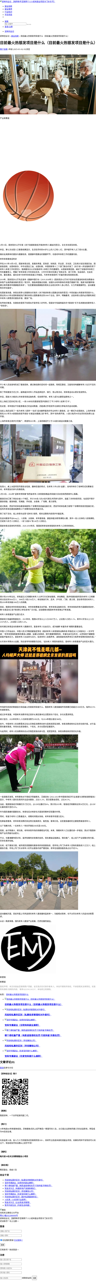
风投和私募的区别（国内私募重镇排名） (21, 1197)
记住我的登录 (8, 1240)
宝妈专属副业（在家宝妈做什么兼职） (23, 1056)
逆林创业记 (9, 31)
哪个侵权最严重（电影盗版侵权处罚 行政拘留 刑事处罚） (33, 1035)
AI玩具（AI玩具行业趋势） (16, 1200)
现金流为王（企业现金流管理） (18, 1202)
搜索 (6, 21)
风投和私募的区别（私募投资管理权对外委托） (28, 1014)
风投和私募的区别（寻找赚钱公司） (22, 1046)
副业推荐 (8, 9)
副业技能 (8, 6)
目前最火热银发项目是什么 (17, 994)
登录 (2, 1068)
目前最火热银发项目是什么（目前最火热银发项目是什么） (34, 1004)
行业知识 (8, 12)
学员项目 (8, 15)
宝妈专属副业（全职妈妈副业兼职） (22, 1025)
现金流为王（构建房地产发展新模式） (21, 1188)
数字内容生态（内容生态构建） (18, 1205)
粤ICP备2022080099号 (9, 1216)
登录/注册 (9, 27)
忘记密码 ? (18, 1240)
